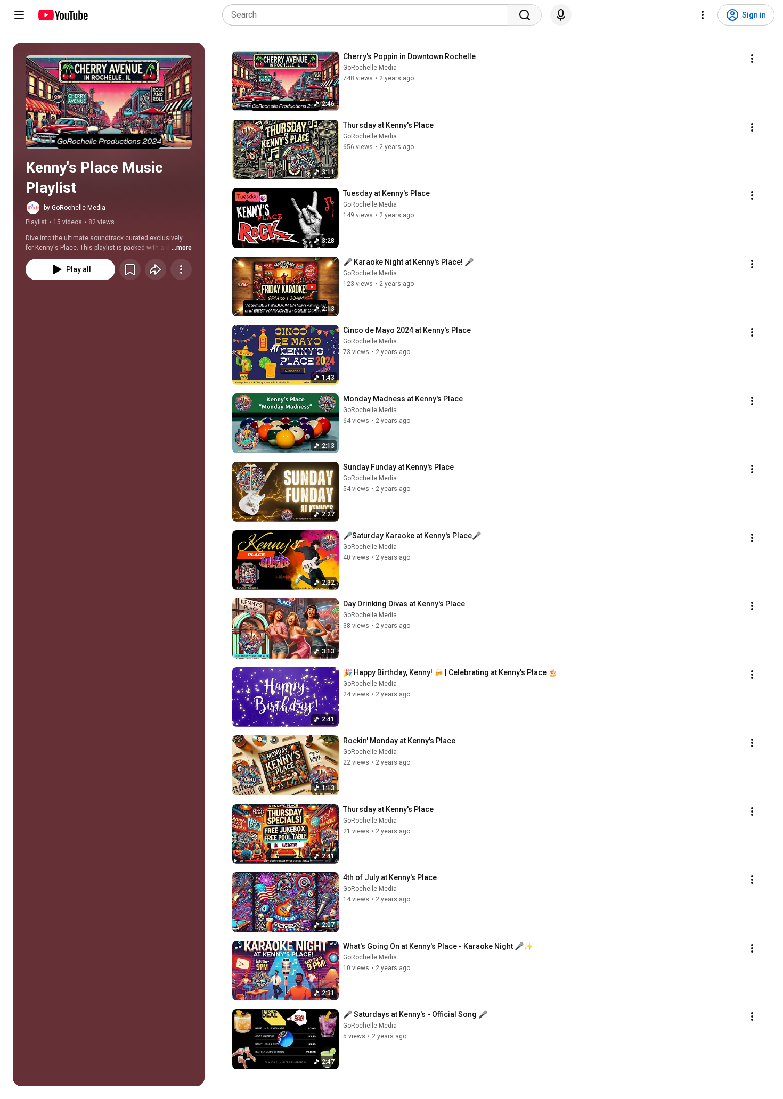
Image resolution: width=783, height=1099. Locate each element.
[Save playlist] (130, 269)
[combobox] (368, 15)
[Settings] (702, 15)
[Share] (155, 269)
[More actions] (181, 269)
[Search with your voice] (561, 15)
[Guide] (19, 15)
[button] (109, 102)
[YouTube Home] (62, 15)
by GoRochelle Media (74, 207)
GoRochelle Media (370, 67)
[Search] (525, 15)
